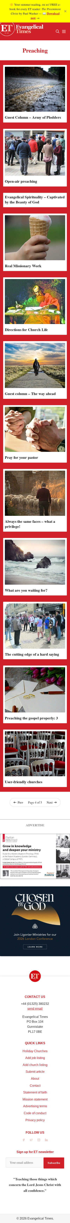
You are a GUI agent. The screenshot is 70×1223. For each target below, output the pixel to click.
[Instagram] (39, 1140)
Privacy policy (35, 1120)
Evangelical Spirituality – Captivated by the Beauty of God (35, 199)
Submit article (35, 1071)
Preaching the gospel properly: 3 (31, 718)
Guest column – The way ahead (30, 393)
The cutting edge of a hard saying (32, 654)
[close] (65, 11)
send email (35, 1008)
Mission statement (35, 1099)
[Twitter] (31, 1140)
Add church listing (35, 1065)
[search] (57, 31)
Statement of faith (35, 1092)
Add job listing (35, 1058)
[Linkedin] (46, 1140)
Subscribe (54, 1163)
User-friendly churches (23, 782)
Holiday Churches (35, 1051)
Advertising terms (35, 1106)
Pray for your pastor (21, 457)
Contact (35, 1085)
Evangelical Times (40, 1218)
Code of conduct (35, 1113)
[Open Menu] (64, 31)
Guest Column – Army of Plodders (33, 117)
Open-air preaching (21, 181)
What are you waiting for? (26, 590)
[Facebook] (24, 1140)
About (35, 1078)
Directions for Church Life (26, 329)
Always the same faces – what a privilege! (30, 524)
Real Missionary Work (23, 266)
